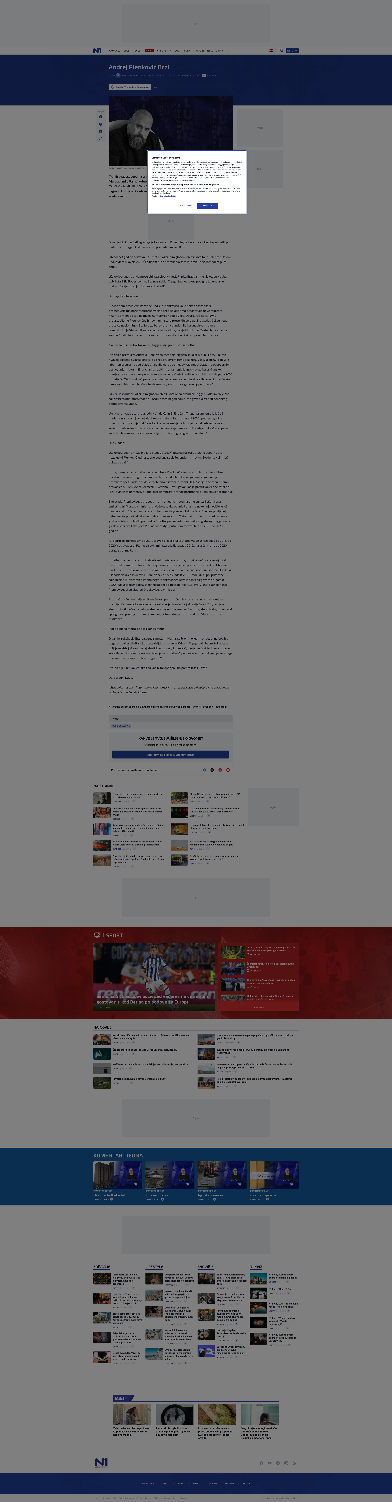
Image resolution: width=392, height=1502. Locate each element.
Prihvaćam (207, 206)
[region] (197, 182)
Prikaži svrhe (185, 206)
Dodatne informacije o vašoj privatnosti (177, 180)
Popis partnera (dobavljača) (164, 196)
